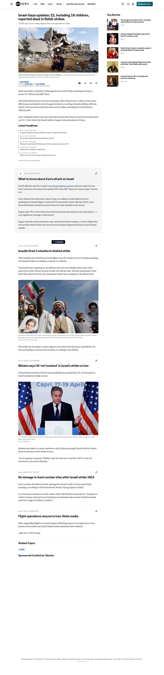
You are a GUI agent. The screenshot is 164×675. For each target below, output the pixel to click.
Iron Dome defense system (61, 185)
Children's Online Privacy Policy (71, 659)
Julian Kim (28, 84)
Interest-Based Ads (88, 659)
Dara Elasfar (40, 84)
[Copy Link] (96, 83)
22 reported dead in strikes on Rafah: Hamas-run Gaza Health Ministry (43, 133)
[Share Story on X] (85, 83)
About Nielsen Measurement (103, 659)
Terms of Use (117, 659)
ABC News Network (27, 659)
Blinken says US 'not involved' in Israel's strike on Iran (38, 155)
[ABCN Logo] (22, 3)
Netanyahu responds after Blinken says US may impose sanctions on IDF (44, 144)
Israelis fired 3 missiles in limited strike (32, 149)
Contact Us (138, 659)
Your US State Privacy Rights (52, 659)
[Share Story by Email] (91, 83)
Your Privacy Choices (128, 659)
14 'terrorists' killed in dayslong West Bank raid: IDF (37, 138)
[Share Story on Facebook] (79, 83)
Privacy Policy (38, 659)
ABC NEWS (24, 82)
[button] (11, 4)
